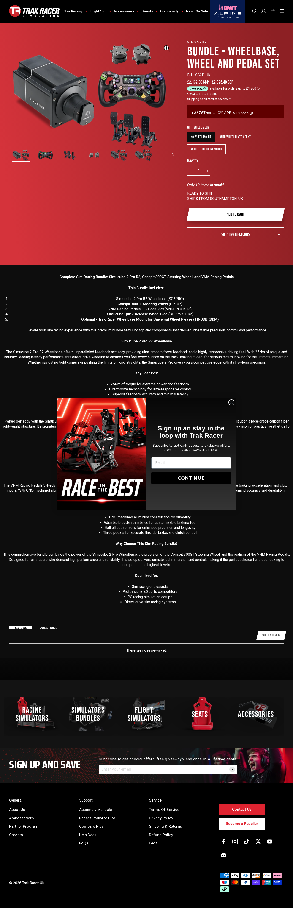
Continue (191, 478)
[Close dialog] (231, 402)
